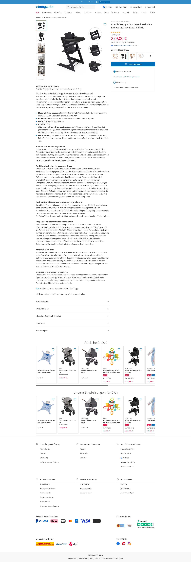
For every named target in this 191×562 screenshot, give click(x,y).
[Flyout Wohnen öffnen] (82, 12)
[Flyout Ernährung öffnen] (119, 12)
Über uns (123, 484)
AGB (91, 558)
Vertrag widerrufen (95, 555)
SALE (37, 12)
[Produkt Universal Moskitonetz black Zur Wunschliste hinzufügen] (97, 349)
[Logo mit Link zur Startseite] (44, 7)
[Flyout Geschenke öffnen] (130, 12)
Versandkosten (45, 449)
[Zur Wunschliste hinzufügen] (105, 24)
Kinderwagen (46, 12)
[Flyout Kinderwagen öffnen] (52, 12)
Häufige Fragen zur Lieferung (49, 462)
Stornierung (44, 458)
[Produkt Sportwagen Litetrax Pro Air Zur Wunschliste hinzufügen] (75, 349)
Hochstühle (47, 18)
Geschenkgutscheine (127, 449)
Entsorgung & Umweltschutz (49, 506)
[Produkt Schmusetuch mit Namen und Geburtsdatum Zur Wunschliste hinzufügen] (53, 349)
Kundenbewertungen (47, 497)
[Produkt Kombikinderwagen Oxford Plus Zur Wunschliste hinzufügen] (140, 349)
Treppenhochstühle (60, 18)
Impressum (72, 558)
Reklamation (84, 453)
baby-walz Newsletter (127, 462)
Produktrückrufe (45, 493)
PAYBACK (126, 458)
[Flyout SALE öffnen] (40, 12)
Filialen (152, 12)
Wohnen (78, 12)
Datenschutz (83, 558)
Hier (37, 288)
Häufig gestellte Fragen (47, 488)
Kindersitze (58, 12)
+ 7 (150, 56)
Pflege (106, 12)
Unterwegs (68, 12)
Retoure (82, 449)
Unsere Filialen (85, 484)
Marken (135, 12)
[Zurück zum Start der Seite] (188, 547)
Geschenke (126, 12)
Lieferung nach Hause (123, 71)
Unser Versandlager (127, 493)
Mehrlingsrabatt (125, 453)
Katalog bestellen (86, 493)
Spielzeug (98, 12)
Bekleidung (88, 12)
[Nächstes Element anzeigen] (41, 77)
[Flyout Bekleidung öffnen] (92, 12)
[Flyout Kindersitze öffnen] (62, 12)
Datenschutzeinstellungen (113, 558)
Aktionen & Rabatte (126, 466)
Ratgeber (144, 12)
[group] (79, 50)
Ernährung (115, 12)
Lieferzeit (43, 453)
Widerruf (83, 458)
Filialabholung (121, 82)
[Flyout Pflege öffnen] (109, 12)
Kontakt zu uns (45, 484)
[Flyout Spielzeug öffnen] (102, 12)
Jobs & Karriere (125, 488)
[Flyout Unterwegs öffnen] (73, 12)
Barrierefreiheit (45, 502)
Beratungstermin (85, 488)
